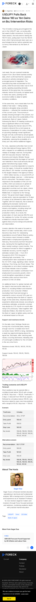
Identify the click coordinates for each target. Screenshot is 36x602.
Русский (6, 559)
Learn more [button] (24, 594)
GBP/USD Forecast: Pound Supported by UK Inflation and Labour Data (17, 540)
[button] (33, 4)
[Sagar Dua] (3, 11)
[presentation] (27, 547)
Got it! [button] (9, 598)
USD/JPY (10, 514)
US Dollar (24, 514)
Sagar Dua (18, 489)
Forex (17, 514)
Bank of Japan (12, 518)
